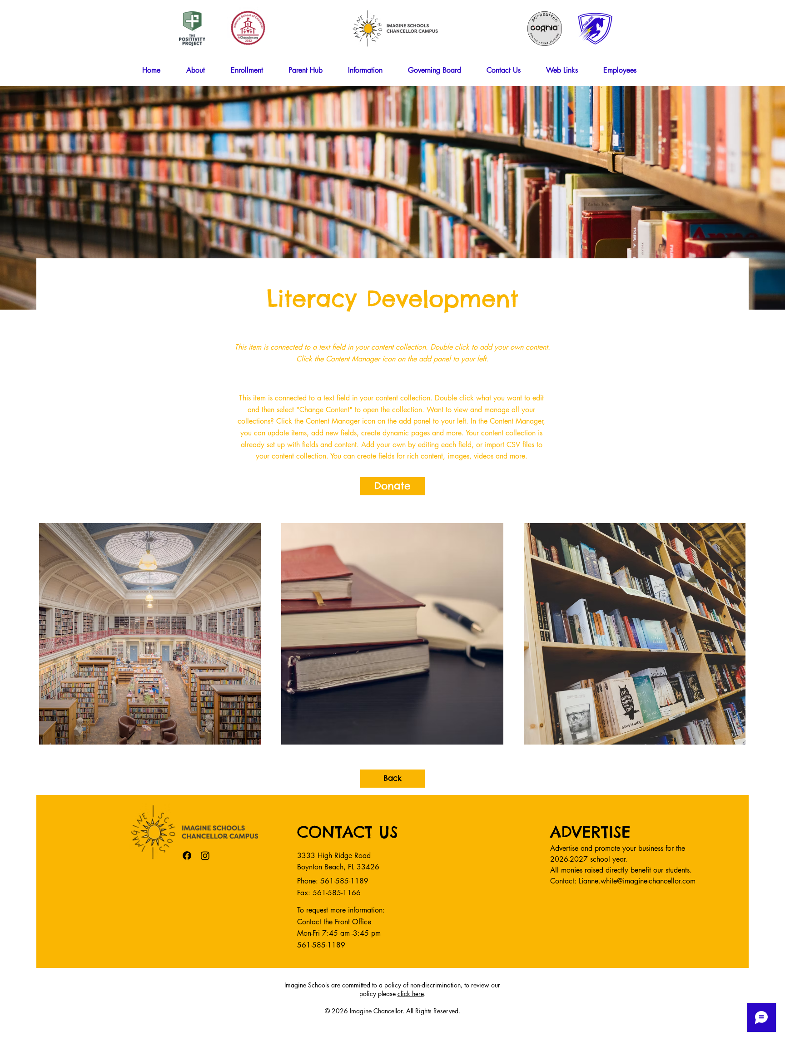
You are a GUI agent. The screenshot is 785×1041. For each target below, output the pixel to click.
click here (410, 993)
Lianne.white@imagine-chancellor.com (637, 881)
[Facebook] (187, 855)
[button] (201, 70)
